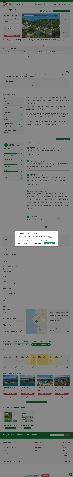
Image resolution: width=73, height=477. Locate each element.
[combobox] (54, 232)
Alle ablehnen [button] (37, 243)
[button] (22, 243)
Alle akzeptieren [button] (49, 243)
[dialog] (36, 238)
